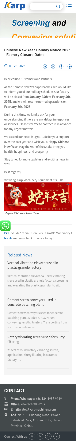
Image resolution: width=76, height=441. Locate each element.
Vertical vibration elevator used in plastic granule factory (32, 265)
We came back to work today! (33, 238)
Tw (40, 436)
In (57, 436)
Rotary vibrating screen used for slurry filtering (36, 339)
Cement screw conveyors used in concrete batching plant (31, 302)
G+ (48, 436)
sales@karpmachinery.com (38, 409)
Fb (32, 436)
